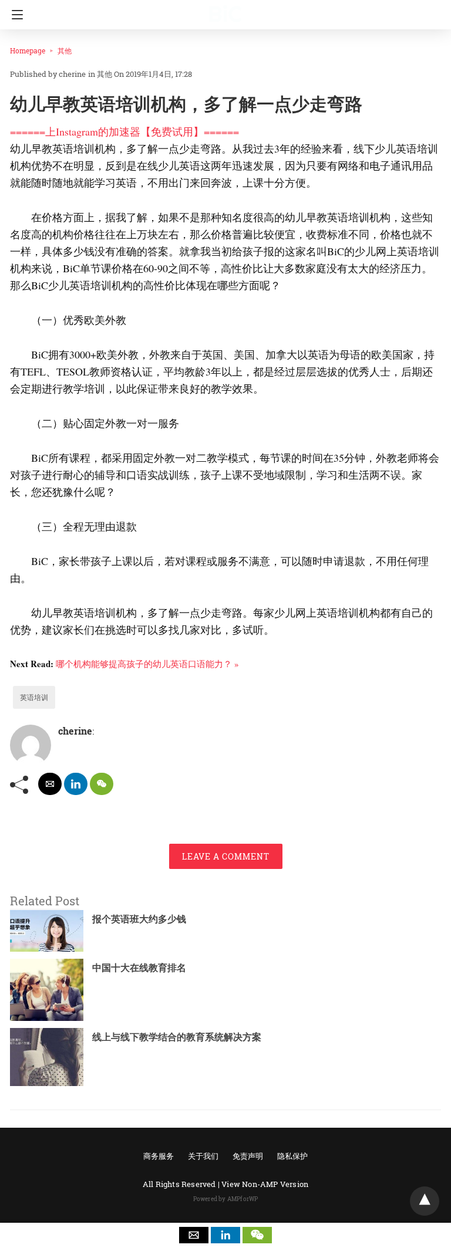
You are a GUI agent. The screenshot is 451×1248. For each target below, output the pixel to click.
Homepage (27, 50)
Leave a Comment (226, 856)
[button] (193, 1235)
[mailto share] (50, 784)
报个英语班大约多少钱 (139, 918)
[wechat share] (101, 784)
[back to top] (424, 1201)
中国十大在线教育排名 (139, 967)
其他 (65, 50)
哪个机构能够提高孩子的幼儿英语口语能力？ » (147, 663)
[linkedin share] (75, 784)
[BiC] (225, 8)
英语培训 (34, 697)
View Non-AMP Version (264, 1184)
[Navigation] (14, 14)
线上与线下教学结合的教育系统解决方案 (176, 1036)
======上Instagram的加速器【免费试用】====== (124, 131)
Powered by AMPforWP (225, 1199)
